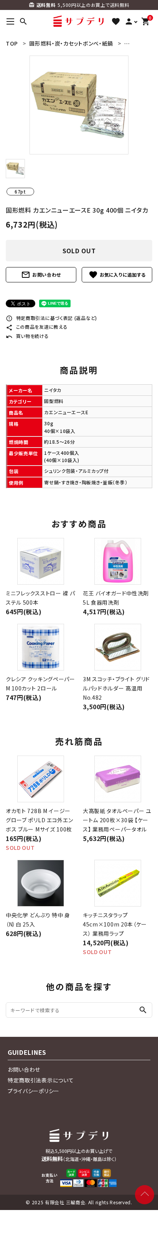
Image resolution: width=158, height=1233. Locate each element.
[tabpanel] (79, 105)
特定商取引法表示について (41, 1080)
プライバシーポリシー (33, 1091)
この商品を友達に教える (36, 326)
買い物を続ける (27, 336)
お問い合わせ (41, 274)
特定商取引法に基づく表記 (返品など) (51, 318)
